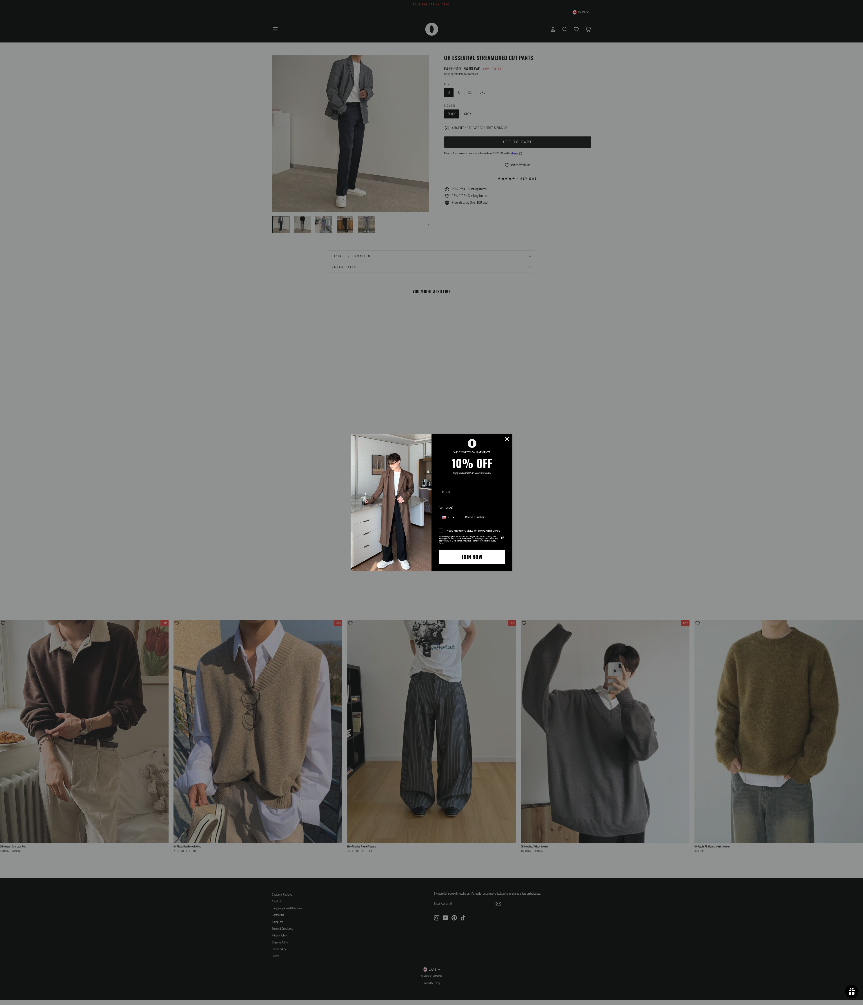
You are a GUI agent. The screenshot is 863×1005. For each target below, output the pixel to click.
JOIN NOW (472, 557)
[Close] (507, 439)
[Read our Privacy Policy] (502, 537)
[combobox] (448, 517)
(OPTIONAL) (446, 508)
